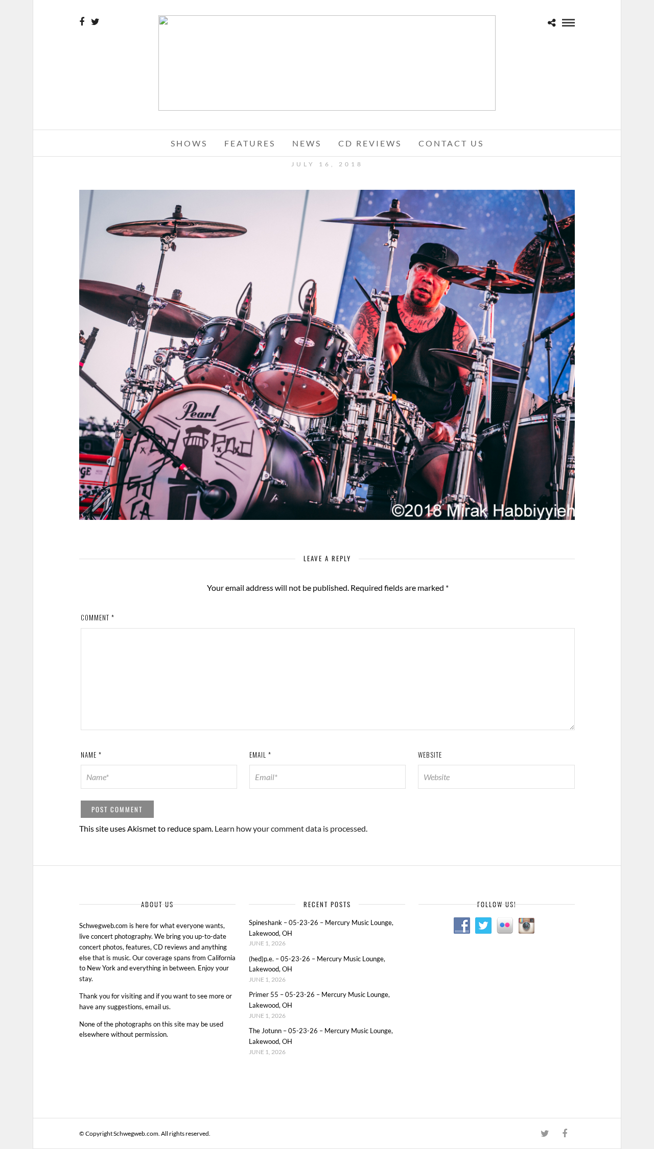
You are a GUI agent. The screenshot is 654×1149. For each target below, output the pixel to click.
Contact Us (451, 143)
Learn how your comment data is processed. (291, 828)
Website (430, 755)
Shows (189, 143)
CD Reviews (370, 143)
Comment (97, 617)
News (306, 143)
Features (249, 143)
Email (260, 755)
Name (91, 755)
